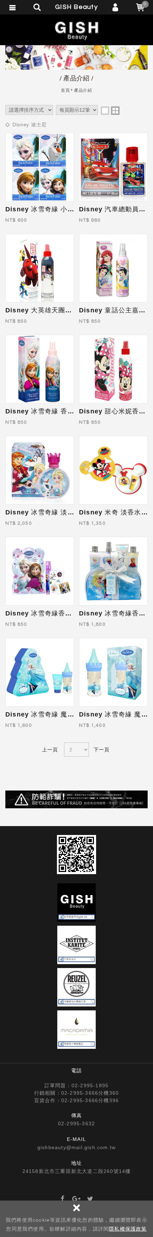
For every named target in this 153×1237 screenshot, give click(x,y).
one (105, 110)
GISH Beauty (76, 30)
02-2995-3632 (76, 1123)
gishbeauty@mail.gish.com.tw (76, 1147)
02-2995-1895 (90, 1085)
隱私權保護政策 (128, 1229)
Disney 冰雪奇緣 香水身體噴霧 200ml (64, 411)
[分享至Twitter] (90, 1199)
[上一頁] (50, 750)
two (115, 110)
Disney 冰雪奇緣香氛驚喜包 (49, 613)
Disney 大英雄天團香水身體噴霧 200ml (67, 310)
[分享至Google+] (76, 1199)
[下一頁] (102, 750)
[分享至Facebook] (62, 1199)
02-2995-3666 (79, 1093)
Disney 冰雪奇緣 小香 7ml (47, 209)
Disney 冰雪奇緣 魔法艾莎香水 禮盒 (61, 714)
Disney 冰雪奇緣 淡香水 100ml (54, 512)
